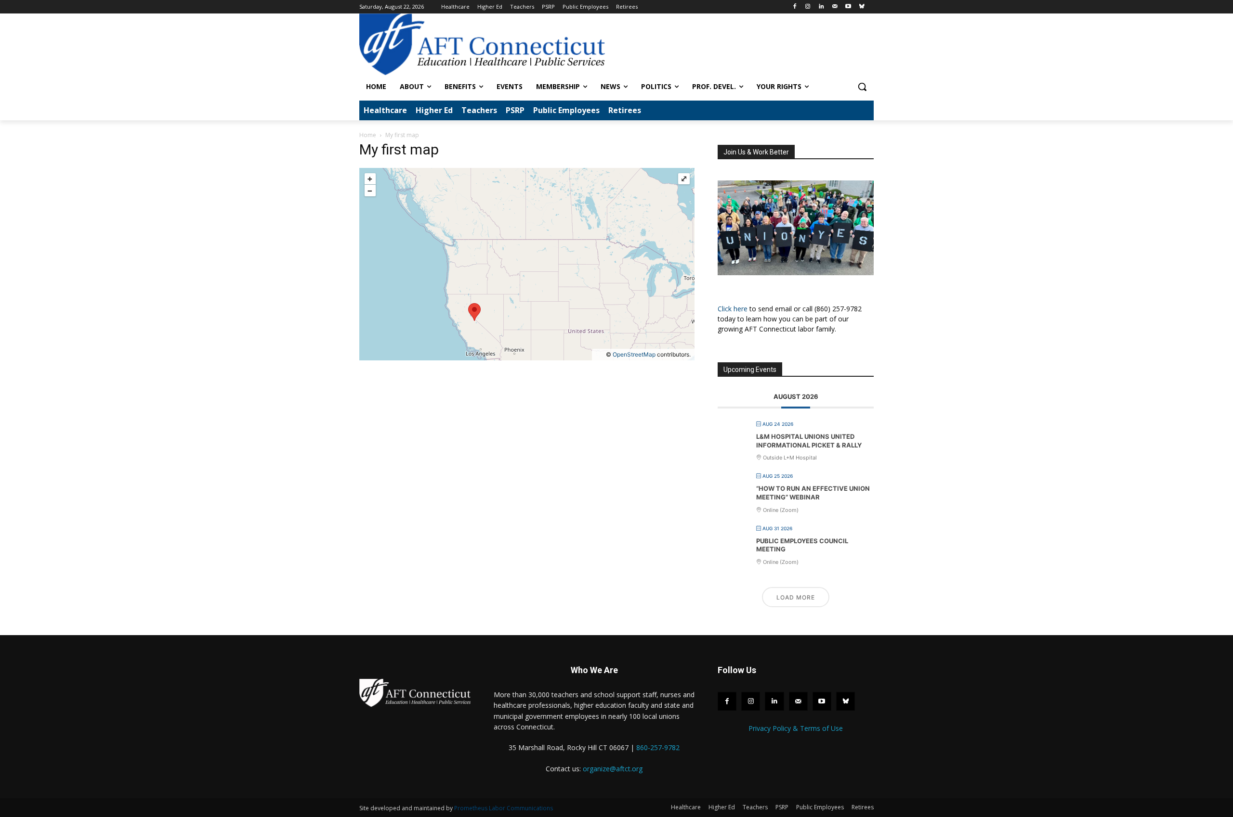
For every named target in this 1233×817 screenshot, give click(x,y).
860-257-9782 (658, 747)
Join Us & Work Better (756, 152)
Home (367, 135)
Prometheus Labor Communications (503, 808)
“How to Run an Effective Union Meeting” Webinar (813, 493)
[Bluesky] (861, 7)
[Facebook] (794, 7)
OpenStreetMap (634, 354)
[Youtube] (847, 7)
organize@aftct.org (613, 768)
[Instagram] (807, 7)
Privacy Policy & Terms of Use (795, 728)
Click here (733, 308)
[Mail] (834, 7)
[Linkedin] (821, 7)
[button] (862, 86)
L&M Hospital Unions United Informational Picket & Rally (809, 441)
